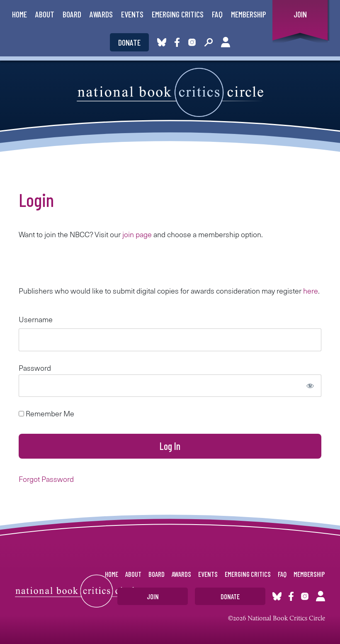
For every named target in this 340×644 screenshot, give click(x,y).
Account (225, 42)
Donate (129, 42)
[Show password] (310, 385)
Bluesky (161, 42)
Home (19, 14)
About (44, 14)
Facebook (179, 42)
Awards (101, 14)
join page (137, 234)
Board (72, 14)
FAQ (217, 14)
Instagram (192, 42)
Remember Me (49, 413)
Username (36, 319)
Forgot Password (46, 478)
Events (132, 14)
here (310, 290)
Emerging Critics (178, 14)
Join (300, 14)
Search (208, 42)
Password (35, 367)
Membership (248, 14)
